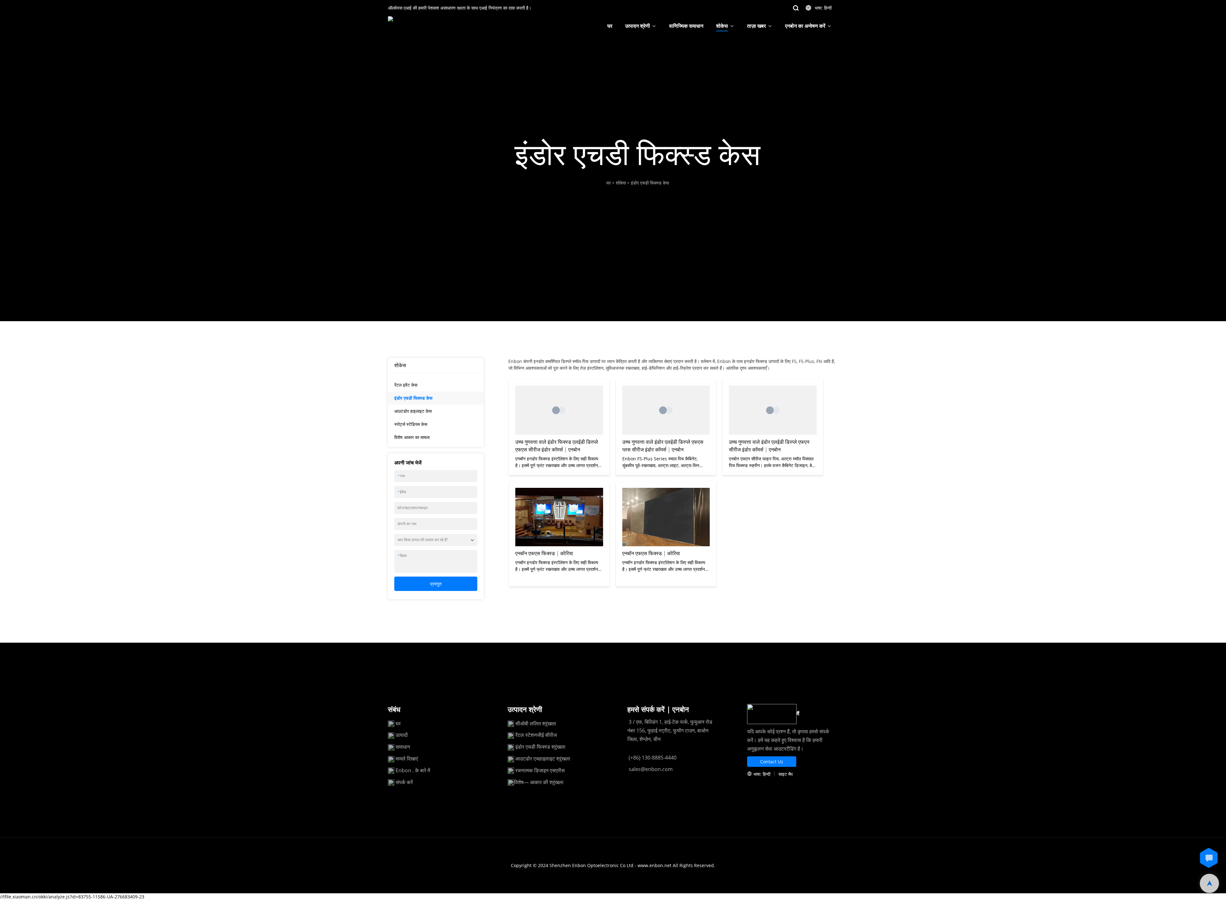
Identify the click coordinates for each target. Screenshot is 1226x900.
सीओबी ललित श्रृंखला (535, 723)
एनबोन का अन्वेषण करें (805, 25)
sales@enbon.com (650, 769)
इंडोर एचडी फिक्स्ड (533, 746)
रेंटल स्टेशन (526, 734)
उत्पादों (402, 734)
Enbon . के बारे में (413, 770)
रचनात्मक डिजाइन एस (535, 770)
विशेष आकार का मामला (412, 437)
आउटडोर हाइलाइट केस (413, 411)
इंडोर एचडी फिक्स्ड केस (650, 183)
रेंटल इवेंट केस (405, 385)
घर (609, 25)
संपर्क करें (404, 782)
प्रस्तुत (436, 584)
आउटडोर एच (527, 758)
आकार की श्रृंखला (547, 782)
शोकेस (722, 25)
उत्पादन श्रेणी (637, 25)
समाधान (403, 746)
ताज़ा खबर (756, 25)
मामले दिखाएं (407, 758)
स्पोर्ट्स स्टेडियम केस (410, 424)
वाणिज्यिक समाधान (686, 25)
